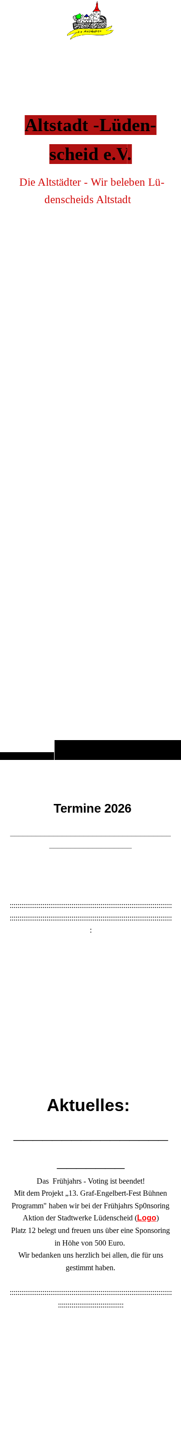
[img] (90, 399)
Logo (146, 1218)
